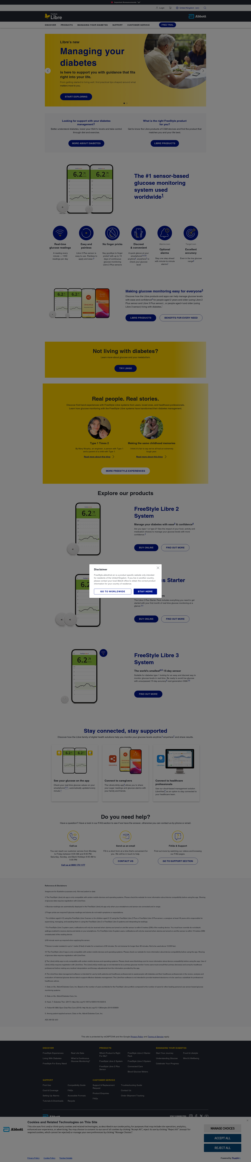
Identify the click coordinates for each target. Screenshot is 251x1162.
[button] (145, 591)
